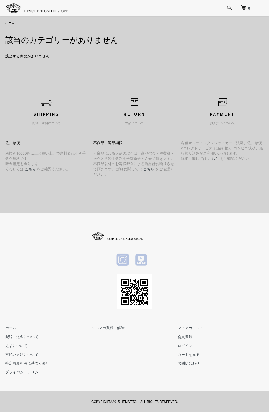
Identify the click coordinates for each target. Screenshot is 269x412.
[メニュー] (261, 8)
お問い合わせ (189, 363)
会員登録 (185, 336)
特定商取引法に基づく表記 (27, 363)
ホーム (10, 22)
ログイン (185, 345)
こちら (30, 168)
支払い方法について (21, 354)
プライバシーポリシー (23, 372)
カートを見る (189, 354)
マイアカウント (190, 327)
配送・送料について (21, 336)
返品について (16, 345)
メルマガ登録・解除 (108, 327)
